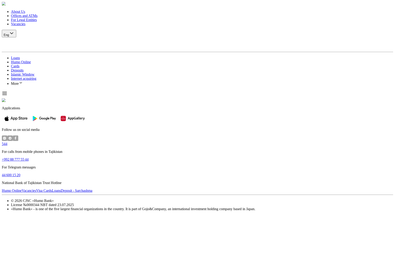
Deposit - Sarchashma (76, 191)
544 (4, 144)
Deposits (17, 70)
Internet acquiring (23, 78)
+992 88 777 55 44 (15, 159)
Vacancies (18, 24)
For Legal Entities (24, 20)
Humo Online (21, 62)
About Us (18, 12)
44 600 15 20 (11, 175)
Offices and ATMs (24, 16)
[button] (197, 4)
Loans (15, 58)
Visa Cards (44, 191)
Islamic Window (23, 74)
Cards (15, 66)
